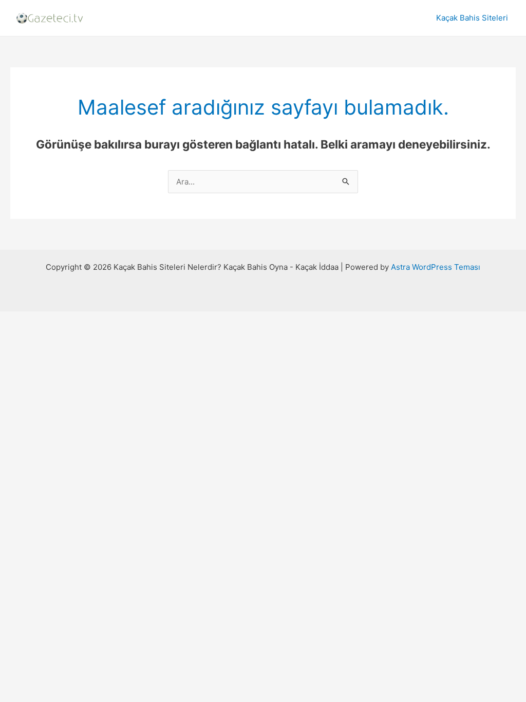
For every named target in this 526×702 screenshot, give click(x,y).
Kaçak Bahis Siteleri (472, 18)
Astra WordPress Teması (435, 267)
